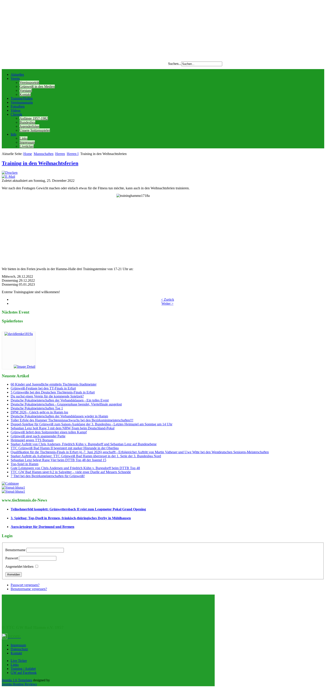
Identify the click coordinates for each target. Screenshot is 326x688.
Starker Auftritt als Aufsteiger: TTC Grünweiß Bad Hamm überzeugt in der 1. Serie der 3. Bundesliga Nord (86, 456)
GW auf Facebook (24, 672)
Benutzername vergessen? (29, 589)
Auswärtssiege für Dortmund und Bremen (42, 527)
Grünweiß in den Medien (37, 86)
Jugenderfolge (29, 126)
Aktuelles (17, 74)
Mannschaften (43, 154)
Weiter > (167, 303)
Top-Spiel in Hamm (24, 464)
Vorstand (26, 90)
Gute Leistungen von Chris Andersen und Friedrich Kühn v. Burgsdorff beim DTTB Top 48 (75, 468)
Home (27, 154)
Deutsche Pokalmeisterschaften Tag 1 (37, 408)
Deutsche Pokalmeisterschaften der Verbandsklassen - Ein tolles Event (60, 400)
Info (13, 134)
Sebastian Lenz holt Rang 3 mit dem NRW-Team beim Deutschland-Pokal (62, 428)
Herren (60, 154)
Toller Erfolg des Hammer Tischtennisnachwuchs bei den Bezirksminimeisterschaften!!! (72, 420)
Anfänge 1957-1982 (34, 118)
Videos (15, 110)
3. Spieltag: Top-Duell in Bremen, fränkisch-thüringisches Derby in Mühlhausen (71, 518)
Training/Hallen (22, 98)
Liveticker (27, 146)
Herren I (73, 154)
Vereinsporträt (29, 82)
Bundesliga (27, 122)
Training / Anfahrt (23, 669)
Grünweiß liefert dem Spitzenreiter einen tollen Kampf (49, 432)
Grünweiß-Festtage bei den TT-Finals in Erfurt (43, 388)
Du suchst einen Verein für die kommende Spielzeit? (47, 396)
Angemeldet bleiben (19, 566)
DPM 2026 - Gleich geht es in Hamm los (39, 412)
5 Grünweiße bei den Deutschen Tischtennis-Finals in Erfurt (53, 392)
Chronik (16, 114)
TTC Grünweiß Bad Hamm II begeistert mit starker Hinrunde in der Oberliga (65, 448)
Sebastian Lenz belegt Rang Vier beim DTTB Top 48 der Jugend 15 (58, 460)
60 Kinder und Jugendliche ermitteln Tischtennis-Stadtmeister (53, 384)
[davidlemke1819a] (18, 334)
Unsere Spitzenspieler (35, 130)
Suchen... (174, 64)
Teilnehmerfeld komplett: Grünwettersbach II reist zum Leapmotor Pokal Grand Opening (78, 509)
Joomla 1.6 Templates (17, 680)
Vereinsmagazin (22, 102)
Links (23, 138)
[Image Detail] (24, 366)
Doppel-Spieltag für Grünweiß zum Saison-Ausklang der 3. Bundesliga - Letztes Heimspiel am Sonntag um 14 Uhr (91, 424)
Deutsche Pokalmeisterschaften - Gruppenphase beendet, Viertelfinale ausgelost (66, 404)
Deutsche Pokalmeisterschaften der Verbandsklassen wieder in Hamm (59, 416)
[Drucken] (10, 172)
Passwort (11, 558)
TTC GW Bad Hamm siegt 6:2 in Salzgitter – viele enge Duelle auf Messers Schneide (71, 472)
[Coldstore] (10, 483)
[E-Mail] (8, 176)
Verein (15, 78)
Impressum (27, 142)
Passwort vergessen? (25, 585)
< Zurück (167, 299)
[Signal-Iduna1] (13, 487)
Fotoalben (18, 106)
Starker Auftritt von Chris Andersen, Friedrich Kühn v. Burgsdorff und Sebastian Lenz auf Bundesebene (84, 444)
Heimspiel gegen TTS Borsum (32, 440)
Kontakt (25, 94)
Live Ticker (19, 661)
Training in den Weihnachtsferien (40, 163)
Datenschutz (19, 649)
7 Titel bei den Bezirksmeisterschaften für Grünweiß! (48, 476)
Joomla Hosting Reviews (19, 684)
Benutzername (15, 550)
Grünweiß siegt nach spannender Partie (38, 436)
